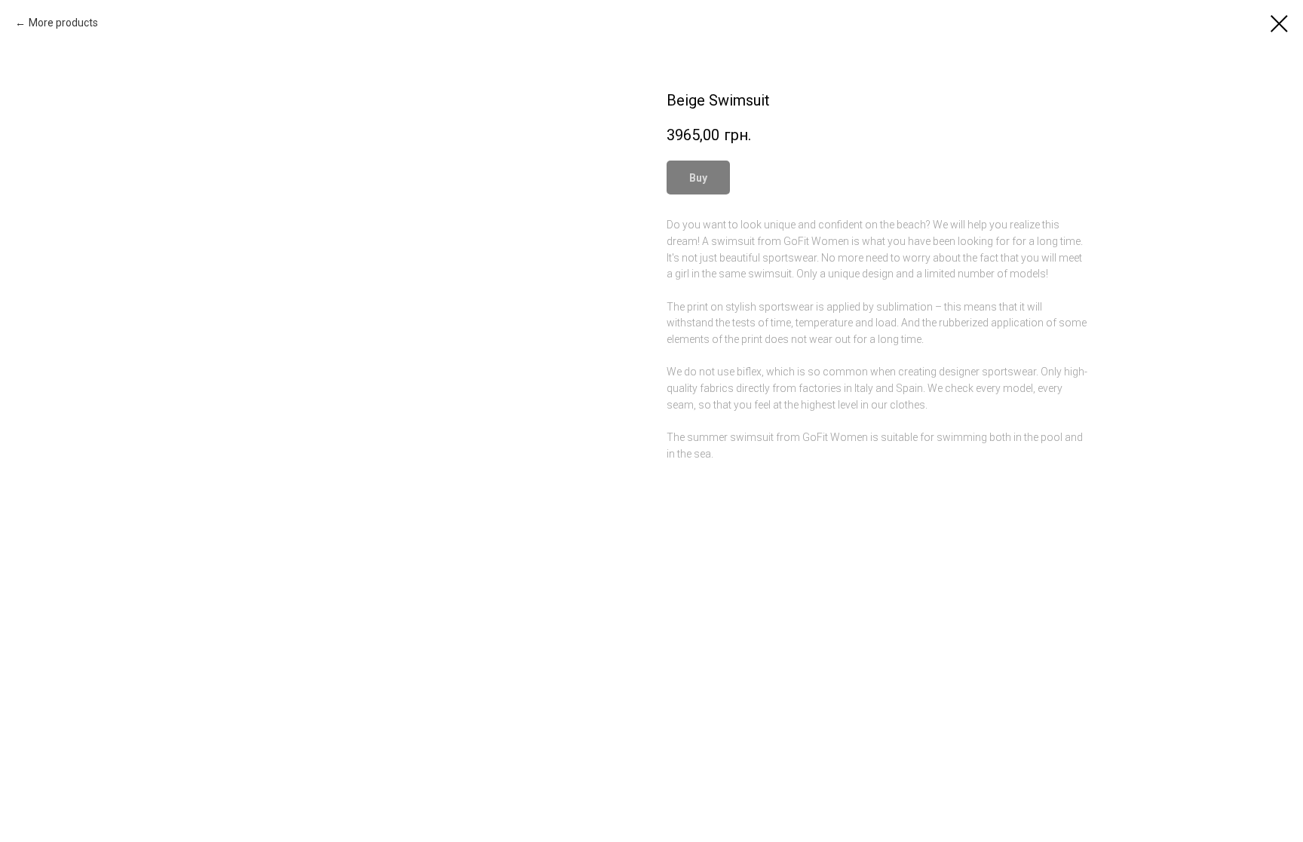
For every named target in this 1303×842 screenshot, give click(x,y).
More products (63, 23)
